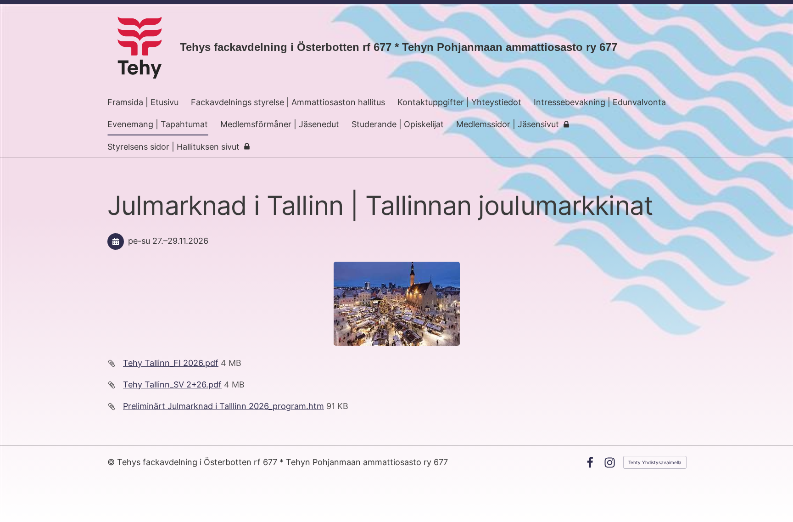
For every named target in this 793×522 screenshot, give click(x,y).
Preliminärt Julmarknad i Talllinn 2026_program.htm (223, 406)
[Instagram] (609, 462)
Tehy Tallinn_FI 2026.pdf (170, 363)
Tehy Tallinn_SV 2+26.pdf (172, 384)
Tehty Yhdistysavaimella (654, 462)
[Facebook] (590, 462)
